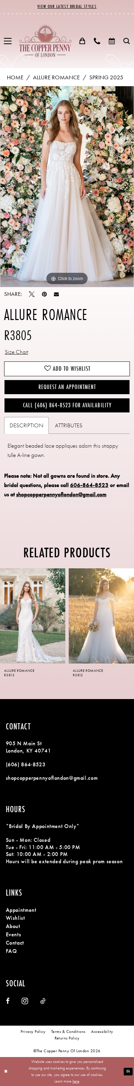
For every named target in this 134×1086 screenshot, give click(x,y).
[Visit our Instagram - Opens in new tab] (25, 1001)
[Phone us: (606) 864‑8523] (97, 41)
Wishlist (15, 918)
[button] (8, 41)
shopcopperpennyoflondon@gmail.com (61, 494)
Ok (128, 1071)
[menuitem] (8, 41)
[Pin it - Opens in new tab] (44, 294)
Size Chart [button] (16, 352)
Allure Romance (56, 77)
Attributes (68, 425)
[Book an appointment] (111, 41)
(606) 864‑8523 (26, 764)
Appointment (21, 910)
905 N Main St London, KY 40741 (28, 747)
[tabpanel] (67, 186)
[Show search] (126, 41)
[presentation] (32, 615)
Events (13, 934)
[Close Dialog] (6, 1071)
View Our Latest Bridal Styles (67, 6)
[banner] (45, 40)
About (13, 926)
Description (26, 425)
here (75, 1081)
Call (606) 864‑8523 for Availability (67, 405)
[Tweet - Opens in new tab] (32, 294)
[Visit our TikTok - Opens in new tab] (42, 1001)
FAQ (11, 951)
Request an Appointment (67, 387)
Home (15, 77)
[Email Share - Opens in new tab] (56, 294)
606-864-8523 (89, 485)
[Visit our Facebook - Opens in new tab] (8, 1001)
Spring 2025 (106, 77)
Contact (15, 942)
